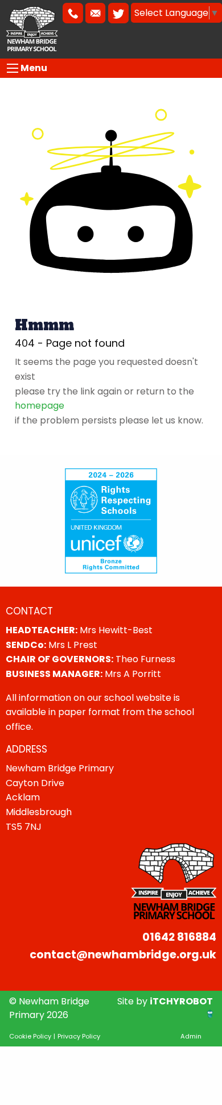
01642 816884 (179, 937)
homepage (39, 405)
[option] (111, 521)
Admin (191, 1036)
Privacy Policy (78, 1036)
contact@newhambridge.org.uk (123, 954)
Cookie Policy (30, 1036)
